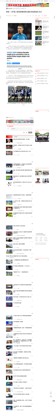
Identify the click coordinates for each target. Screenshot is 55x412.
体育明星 (18, 167)
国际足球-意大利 (18, 8)
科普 (17, 343)
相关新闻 (9, 136)
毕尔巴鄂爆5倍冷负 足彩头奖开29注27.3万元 (22, 151)
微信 (39, 15)
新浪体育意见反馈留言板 (40, 233)
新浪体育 (13, 8)
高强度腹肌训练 (45, 183)
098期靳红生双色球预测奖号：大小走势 (42, 75)
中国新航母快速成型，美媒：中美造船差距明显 (22, 327)
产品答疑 (36, 240)
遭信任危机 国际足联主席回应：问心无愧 (21, 139)
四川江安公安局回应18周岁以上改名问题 (21, 394)
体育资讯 (19, 210)
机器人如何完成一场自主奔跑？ (19, 225)
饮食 (19, 343)
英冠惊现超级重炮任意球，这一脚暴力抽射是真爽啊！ (46, 32)
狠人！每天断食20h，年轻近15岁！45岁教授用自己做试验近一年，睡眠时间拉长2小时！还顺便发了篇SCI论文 (22, 341)
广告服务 (41, 237)
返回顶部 (50, 399)
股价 (17, 325)
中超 (20, 204)
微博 (36, 15)
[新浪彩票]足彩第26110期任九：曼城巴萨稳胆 (22, 194)
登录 (24, 132)
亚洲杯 (22, 210)
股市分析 (18, 253)
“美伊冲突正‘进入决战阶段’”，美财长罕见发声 (22, 388)
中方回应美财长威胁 (17, 302)
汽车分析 (18, 319)
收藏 (33, 15)
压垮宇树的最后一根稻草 (18, 321)
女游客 (21, 379)
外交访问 (18, 306)
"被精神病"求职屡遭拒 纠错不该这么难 (21, 357)
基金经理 (21, 253)
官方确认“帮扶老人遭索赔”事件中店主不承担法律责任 (16, 256)
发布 (30, 132)
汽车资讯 (18, 349)
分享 (41, 15)
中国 (23, 210)
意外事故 (18, 294)
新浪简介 (36, 237)
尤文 (11, 117)
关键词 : (7, 117)
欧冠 (9, 117)
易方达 (23, 253)
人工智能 (18, 263)
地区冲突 (18, 391)
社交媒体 (21, 235)
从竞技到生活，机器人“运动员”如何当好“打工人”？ (46, 22)
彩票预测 (18, 300)
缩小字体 (27, 15)
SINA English (46, 240)
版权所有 (44, 244)
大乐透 (21, 300)
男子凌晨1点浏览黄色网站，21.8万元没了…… (22, 265)
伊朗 (20, 391)
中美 (20, 331)
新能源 (21, 349)
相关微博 (15, 136)
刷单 (17, 269)
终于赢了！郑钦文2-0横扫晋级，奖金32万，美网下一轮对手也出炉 (46, 37)
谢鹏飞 (19, 204)
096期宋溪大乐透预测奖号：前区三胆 (42, 78)
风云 (20, 319)
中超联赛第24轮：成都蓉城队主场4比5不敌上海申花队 (46, 42)
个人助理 (18, 385)
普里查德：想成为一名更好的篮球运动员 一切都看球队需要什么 (46, 27)
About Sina (45, 237)
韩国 (17, 241)
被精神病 (18, 361)
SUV (21, 319)
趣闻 (18, 367)
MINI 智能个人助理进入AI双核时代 (20, 382)
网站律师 (41, 240)
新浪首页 (50, 392)
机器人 (21, 167)
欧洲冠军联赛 (22, 8)
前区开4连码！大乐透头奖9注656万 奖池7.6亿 (22, 296)
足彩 (17, 179)
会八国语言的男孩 (37, 183)
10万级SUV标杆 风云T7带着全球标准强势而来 (22, 315)
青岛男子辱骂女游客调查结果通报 (20, 376)
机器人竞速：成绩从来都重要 (19, 243)
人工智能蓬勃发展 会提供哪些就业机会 (21, 259)
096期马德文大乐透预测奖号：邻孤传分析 (42, 83)
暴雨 (17, 337)
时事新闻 (18, 235)
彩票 (20, 198)
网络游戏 (23, 235)
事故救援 (18, 379)
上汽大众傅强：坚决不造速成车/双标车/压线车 (22, 345)
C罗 (12, 117)
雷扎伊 (22, 391)
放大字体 (30, 15)
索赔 (13, 257)
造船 (19, 331)
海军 (17, 331)
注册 (26, 132)
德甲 (18, 173)
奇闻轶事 (11, 257)
